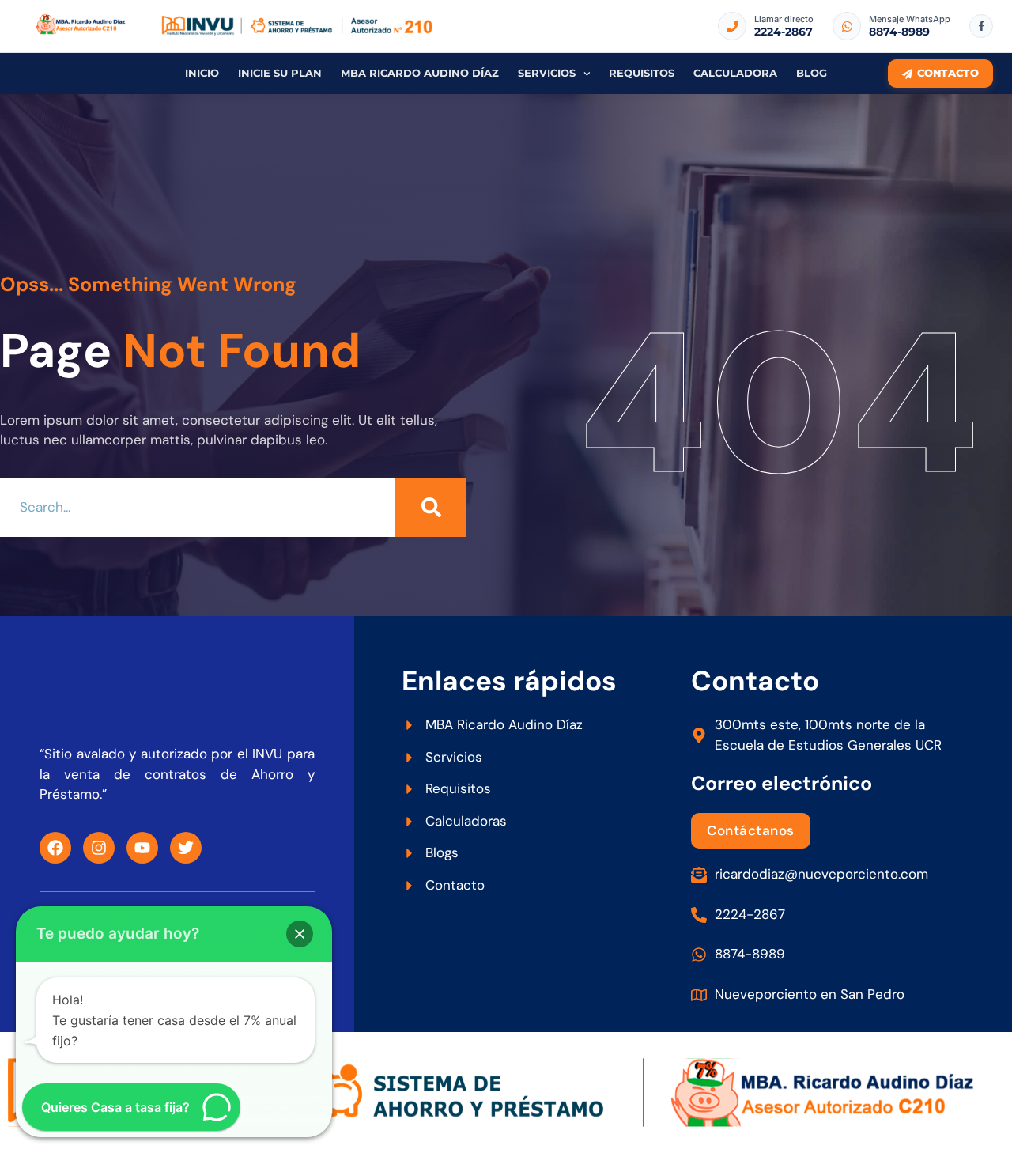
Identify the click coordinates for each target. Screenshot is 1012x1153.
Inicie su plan (280, 73)
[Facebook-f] (981, 26)
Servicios (547, 73)
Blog (811, 73)
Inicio (202, 73)
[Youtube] (142, 848)
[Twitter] (186, 848)
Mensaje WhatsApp (909, 19)
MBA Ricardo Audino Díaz (420, 73)
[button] (299, 934)
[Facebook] (55, 848)
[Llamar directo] (732, 26)
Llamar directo (784, 19)
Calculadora (735, 73)
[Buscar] (430, 507)
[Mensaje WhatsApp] (847, 26)
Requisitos (641, 73)
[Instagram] (99, 848)
